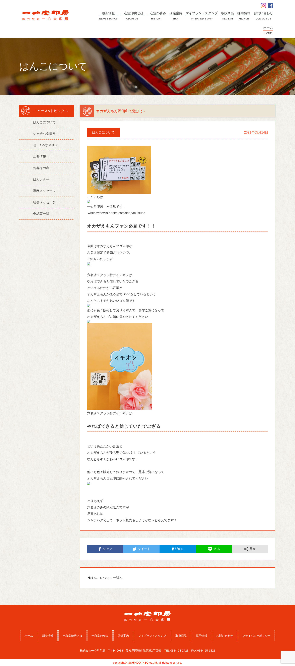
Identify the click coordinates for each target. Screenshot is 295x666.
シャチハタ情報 (44, 133)
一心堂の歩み (100, 635)
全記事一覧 (41, 213)
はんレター (41, 179)
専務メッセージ (44, 191)
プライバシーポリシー (256, 635)
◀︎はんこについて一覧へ (104, 577)
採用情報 (201, 635)
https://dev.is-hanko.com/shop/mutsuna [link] (117, 213)
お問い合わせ (224, 635)
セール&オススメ (45, 145)
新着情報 (47, 635)
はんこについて (44, 122)
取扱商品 (181, 635)
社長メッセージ (44, 202)
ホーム (28, 635)
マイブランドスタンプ (152, 635)
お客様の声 (41, 168)
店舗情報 (39, 156)
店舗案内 (123, 635)
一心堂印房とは (72, 635)
